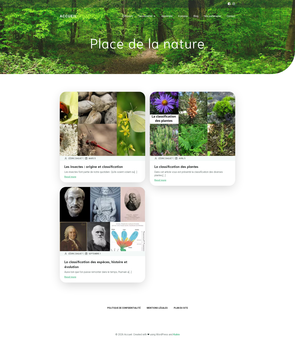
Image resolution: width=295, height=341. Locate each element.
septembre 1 (95, 253)
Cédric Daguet (75, 158)
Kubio (176, 334)
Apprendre (166, 16)
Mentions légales (157, 308)
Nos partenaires (212, 16)
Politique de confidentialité (124, 308)
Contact (231, 16)
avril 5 (182, 158)
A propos (183, 16)
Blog (195, 16)
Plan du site (181, 308)
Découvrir (127, 16)
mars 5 (92, 158)
